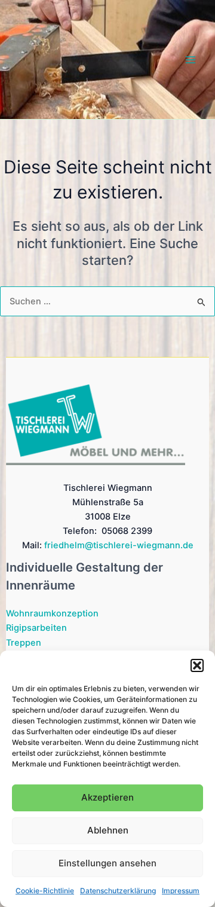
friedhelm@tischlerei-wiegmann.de (119, 545)
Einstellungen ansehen (107, 863)
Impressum (180, 890)
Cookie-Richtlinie (45, 890)
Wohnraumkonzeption (52, 613)
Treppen (23, 642)
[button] (197, 665)
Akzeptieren (107, 797)
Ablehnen (107, 830)
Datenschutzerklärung (118, 890)
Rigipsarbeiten (36, 627)
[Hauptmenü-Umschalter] (190, 59)
